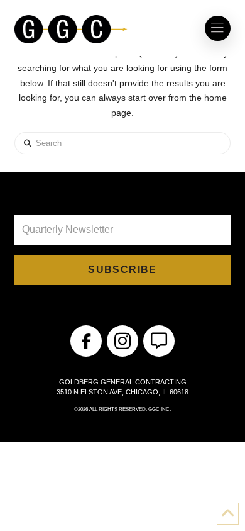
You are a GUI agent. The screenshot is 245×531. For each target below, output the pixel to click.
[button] (217, 28)
